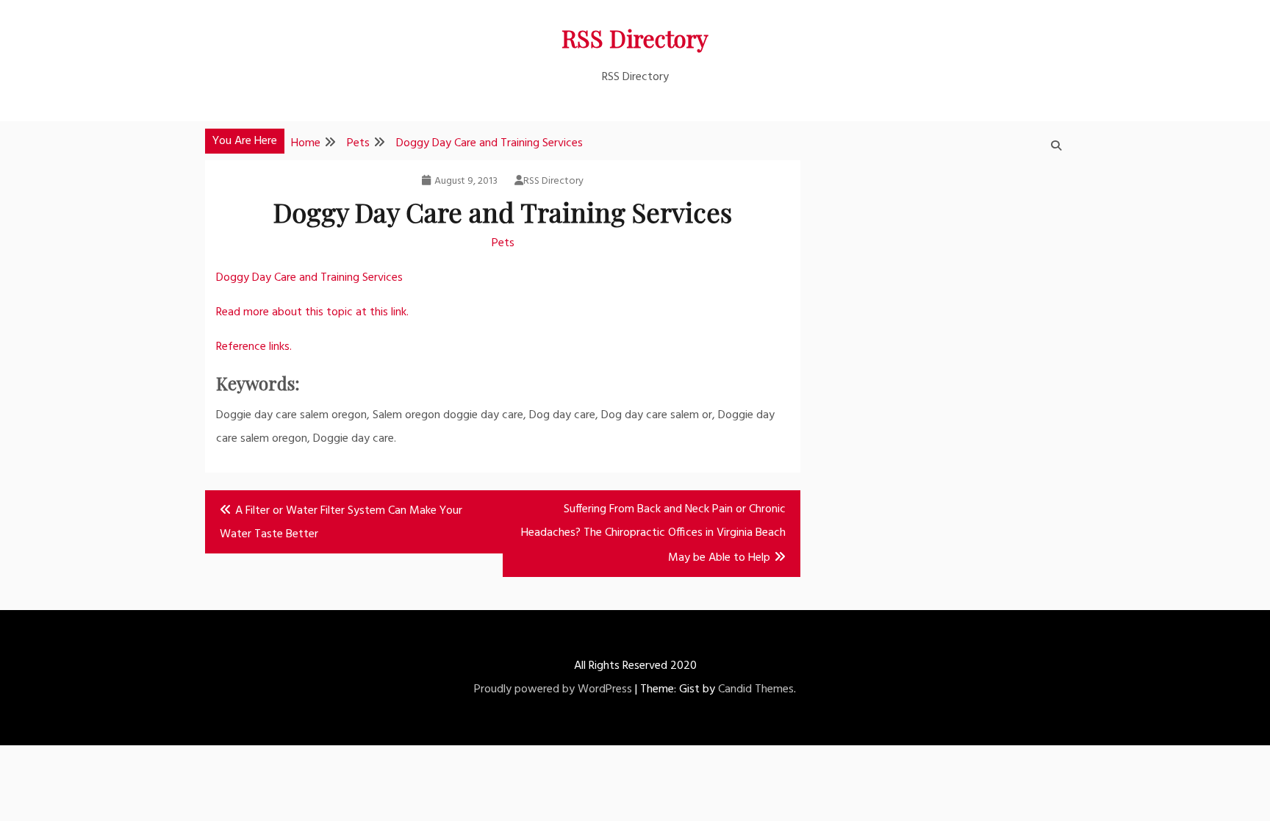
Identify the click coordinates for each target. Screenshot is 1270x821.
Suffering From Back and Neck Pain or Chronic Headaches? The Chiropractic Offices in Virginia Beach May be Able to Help (653, 533)
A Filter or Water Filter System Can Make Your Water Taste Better (341, 522)
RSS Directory (635, 38)
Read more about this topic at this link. (312, 312)
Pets (503, 243)
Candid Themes (756, 689)
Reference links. (254, 346)
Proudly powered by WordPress (553, 689)
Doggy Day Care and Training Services (309, 277)
